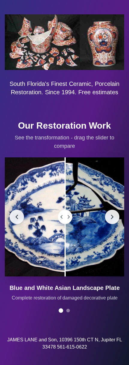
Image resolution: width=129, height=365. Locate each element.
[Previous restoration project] (17, 217)
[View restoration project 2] (68, 310)
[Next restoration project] (112, 217)
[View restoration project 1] (61, 310)
